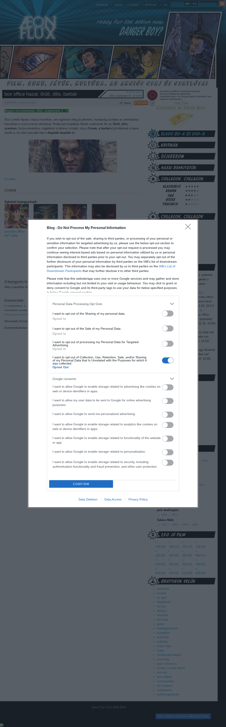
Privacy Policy (138, 499)
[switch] (167, 313)
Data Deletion (88, 499)
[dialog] (113, 363)
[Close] (189, 228)
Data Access (113, 499)
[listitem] (113, 303)
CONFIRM (81, 484)
